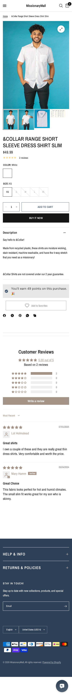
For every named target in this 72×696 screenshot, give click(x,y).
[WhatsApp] (28, 315)
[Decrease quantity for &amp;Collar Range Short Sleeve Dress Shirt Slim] (6, 206)
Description (10, 232)
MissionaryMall (36, 5)
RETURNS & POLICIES (22, 567)
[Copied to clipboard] (35, 315)
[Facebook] (5, 315)
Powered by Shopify (51, 662)
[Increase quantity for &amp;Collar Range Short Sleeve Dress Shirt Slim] (16, 206)
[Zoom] (61, 29)
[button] (19, 373)
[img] (12, 427)
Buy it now (36, 218)
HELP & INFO (14, 554)
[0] (66, 5)
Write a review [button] (36, 401)
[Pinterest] (21, 315)
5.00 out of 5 (46, 360)
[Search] (61, 5)
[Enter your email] (65, 606)
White (7, 173)
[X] (13, 315)
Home (5, 16)
